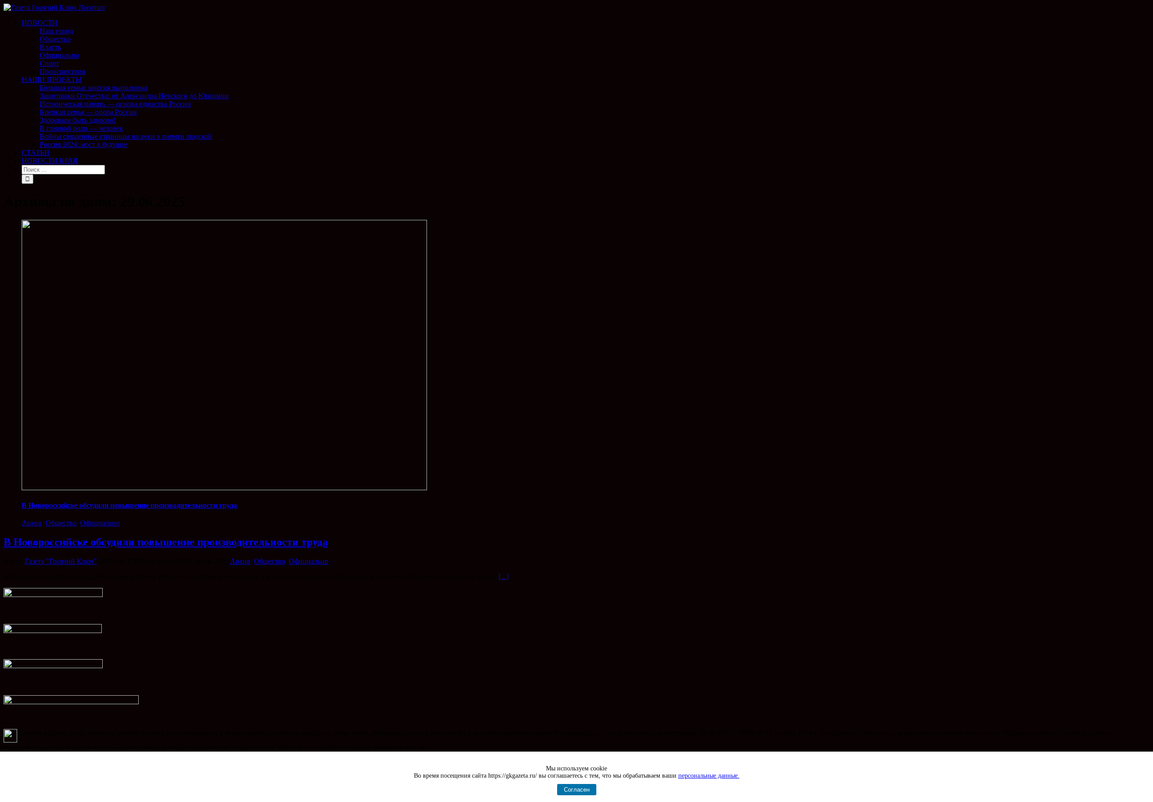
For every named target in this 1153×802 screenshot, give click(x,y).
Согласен (577, 789)
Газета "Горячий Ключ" (61, 561)
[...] (503, 576)
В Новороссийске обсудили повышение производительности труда (129, 505)
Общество (61, 523)
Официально (100, 523)
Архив (32, 523)
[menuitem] (585, 47)
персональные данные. (709, 775)
